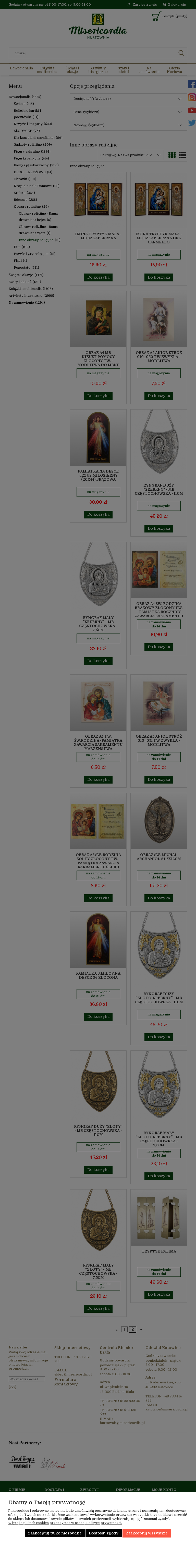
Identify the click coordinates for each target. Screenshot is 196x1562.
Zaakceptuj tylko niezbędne (55, 1533)
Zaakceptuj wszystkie (147, 1533)
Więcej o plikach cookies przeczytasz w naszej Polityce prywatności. (65, 1523)
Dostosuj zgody (103, 1533)
